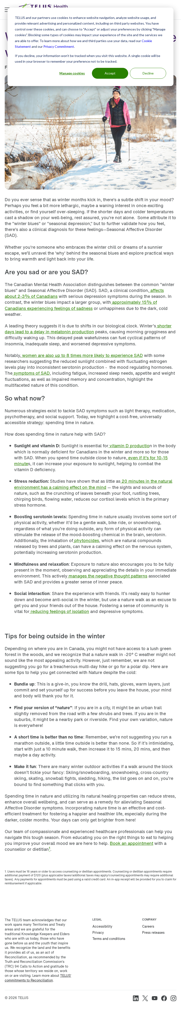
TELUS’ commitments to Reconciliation (38, 978)
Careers (148, 926)
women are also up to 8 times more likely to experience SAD (82, 355)
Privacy (98, 932)
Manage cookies (72, 73)
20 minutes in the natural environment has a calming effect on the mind (93, 484)
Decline (148, 73)
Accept (110, 73)
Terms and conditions (108, 938)
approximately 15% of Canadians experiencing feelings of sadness (81, 305)
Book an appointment (131, 843)
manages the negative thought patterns (107, 576)
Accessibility (102, 926)
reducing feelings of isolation (59, 611)
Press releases (153, 932)
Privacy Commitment (58, 46)
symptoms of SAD (31, 373)
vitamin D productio (128, 446)
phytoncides (86, 540)
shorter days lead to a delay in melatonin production (88, 329)
